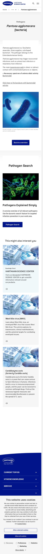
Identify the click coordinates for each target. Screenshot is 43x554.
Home (5, 10)
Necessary (9, 543)
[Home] (14, 3)
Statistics (34, 543)
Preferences (22, 543)
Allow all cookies (20, 536)
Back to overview (21, 143)
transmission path (17, 67)
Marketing (23, 546)
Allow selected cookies (20, 530)
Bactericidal (7, 76)
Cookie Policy (21, 524)
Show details (19, 550)
